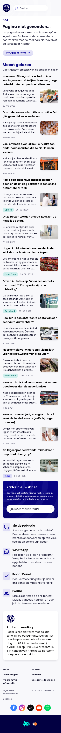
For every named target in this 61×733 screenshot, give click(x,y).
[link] (18, 53)
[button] (54, 8)
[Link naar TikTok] (30, 708)
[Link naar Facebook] (13, 708)
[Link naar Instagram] (22, 708)
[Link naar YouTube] (39, 708)
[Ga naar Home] (6, 8)
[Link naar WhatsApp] (47, 708)
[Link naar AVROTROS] (26, 724)
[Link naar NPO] (35, 724)
